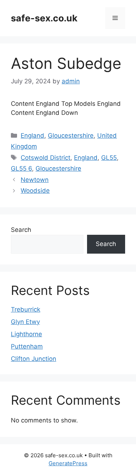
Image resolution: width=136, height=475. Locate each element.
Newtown (35, 179)
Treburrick (25, 309)
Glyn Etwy (25, 321)
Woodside (35, 190)
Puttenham (27, 346)
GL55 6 (21, 168)
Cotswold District (45, 157)
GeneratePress (68, 463)
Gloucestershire (71, 135)
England (32, 135)
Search (21, 229)
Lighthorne (26, 334)
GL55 (109, 157)
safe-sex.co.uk (44, 18)
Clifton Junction (33, 358)
